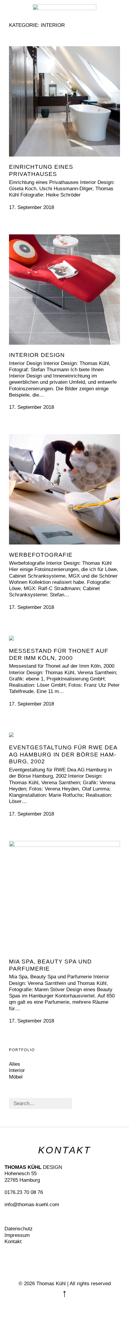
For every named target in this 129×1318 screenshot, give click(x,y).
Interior (17, 1070)
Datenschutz (18, 1229)
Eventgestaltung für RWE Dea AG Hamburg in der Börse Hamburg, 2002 (63, 754)
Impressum (17, 1235)
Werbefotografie (41, 555)
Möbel (15, 1077)
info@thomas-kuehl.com (31, 1204)
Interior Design (37, 355)
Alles (14, 1064)
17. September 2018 (31, 207)
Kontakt (13, 1241)
